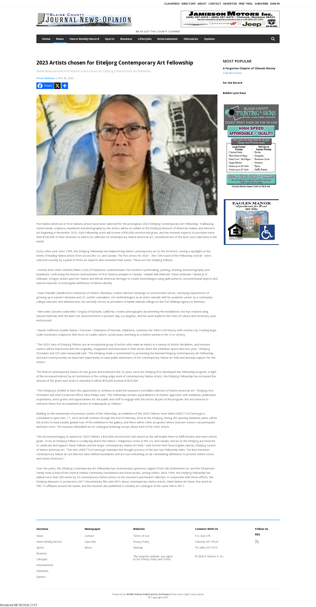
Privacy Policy (141, 541)
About (202, 3)
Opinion (209, 39)
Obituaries (191, 39)
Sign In (275, 3)
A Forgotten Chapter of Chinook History (249, 68)
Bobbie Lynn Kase (234, 93)
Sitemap (138, 547)
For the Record (232, 82)
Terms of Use (141, 536)
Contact (214, 3)
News (60, 39)
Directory (188, 3)
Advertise (230, 3)
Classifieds (172, 3)
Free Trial (246, 3)
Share (48, 86)
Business (126, 39)
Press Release (45, 78)
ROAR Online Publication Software (149, 594)
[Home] (84, 27)
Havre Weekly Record (84, 39)
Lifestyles (145, 39)
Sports (109, 39)
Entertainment (167, 39)
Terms (167, 559)
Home (46, 39)
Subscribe (261, 3)
